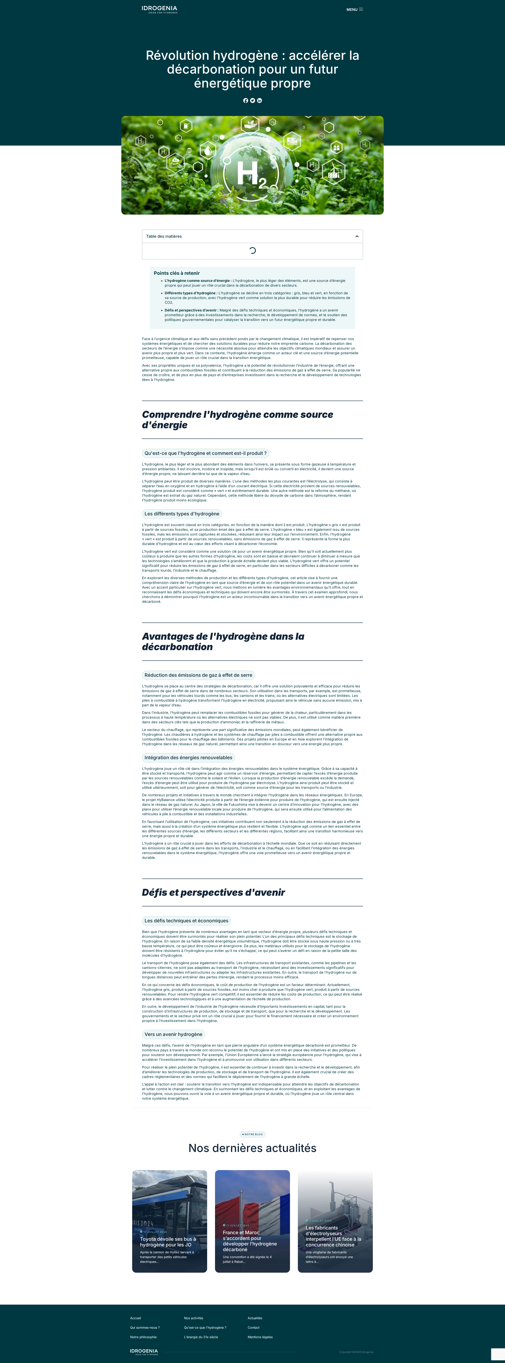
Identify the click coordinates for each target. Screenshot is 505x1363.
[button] (357, 236)
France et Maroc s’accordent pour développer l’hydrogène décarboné (250, 1241)
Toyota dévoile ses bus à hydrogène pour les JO (168, 1242)
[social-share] (245, 100)
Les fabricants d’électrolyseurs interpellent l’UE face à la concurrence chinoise (333, 1236)
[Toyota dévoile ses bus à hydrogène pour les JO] (169, 1221)
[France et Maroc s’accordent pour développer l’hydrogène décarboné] (252, 1221)
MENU (352, 9)
